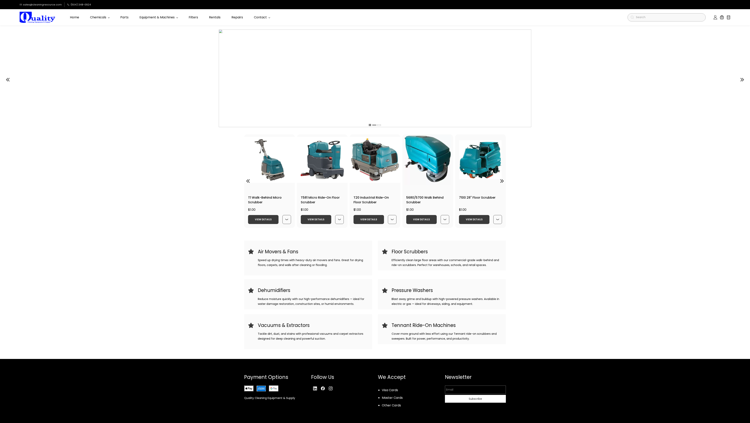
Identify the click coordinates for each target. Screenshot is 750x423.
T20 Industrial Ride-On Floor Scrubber (371, 199)
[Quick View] (287, 219)
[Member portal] (715, 17)
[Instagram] (331, 388)
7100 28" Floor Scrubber (477, 197)
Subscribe (475, 399)
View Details (263, 219)
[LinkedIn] (315, 388)
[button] (722, 17)
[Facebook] (323, 388)
